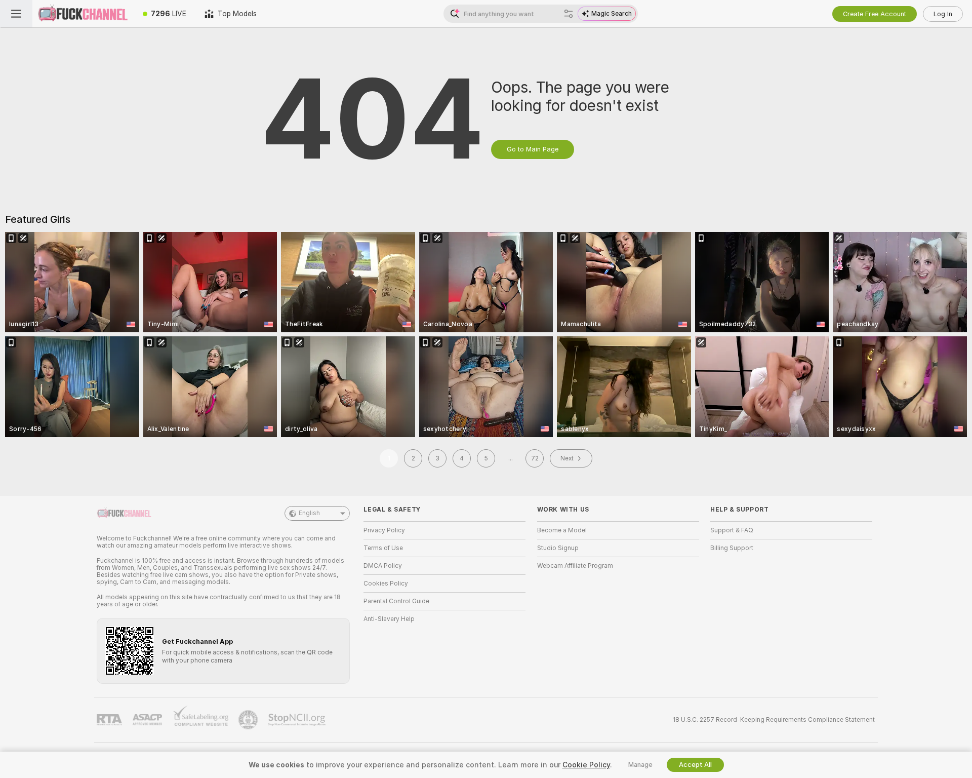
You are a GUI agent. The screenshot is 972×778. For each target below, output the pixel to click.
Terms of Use (383, 548)
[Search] (568, 14)
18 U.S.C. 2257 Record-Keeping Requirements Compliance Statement (774, 719)
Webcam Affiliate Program (575, 565)
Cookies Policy (385, 583)
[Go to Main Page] (83, 13)
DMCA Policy (382, 565)
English (309, 513)
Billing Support (731, 548)
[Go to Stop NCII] (298, 720)
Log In (943, 14)
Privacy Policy (384, 530)
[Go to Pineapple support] (249, 719)
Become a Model (562, 530)
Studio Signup (558, 548)
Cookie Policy (586, 765)
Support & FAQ (731, 530)
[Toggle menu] (16, 13)
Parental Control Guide (396, 601)
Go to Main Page (532, 149)
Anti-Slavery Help (389, 619)
